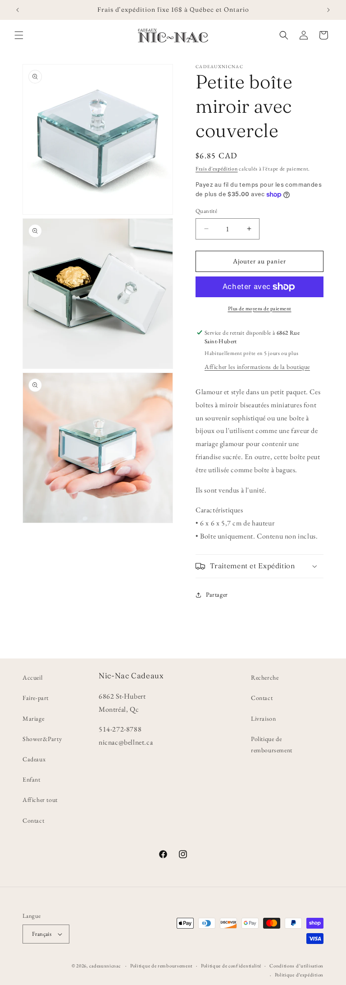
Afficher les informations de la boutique (257, 367)
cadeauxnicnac (104, 965)
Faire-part (36, 698)
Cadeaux (34, 759)
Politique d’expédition (299, 974)
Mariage (33, 718)
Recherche (264, 677)
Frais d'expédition (217, 168)
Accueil (32, 677)
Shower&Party (42, 739)
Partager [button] (217, 594)
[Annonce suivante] (328, 10)
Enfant (32, 779)
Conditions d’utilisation (296, 965)
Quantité (206, 211)
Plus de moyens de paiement (259, 308)
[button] (19, 35)
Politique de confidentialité (231, 965)
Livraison (263, 718)
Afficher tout (40, 800)
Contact (33, 820)
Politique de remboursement (271, 744)
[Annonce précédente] (17, 10)
